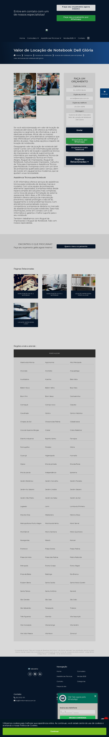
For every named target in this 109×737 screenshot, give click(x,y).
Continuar (55, 731)
